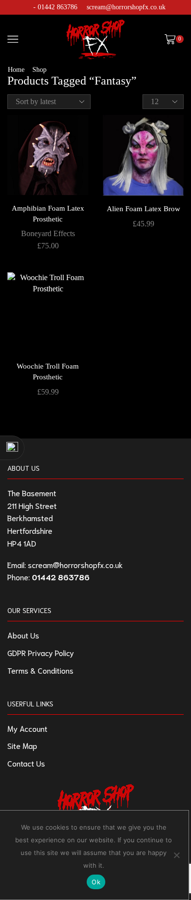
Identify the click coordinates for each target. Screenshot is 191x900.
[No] (176, 855)
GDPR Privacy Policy (40, 652)
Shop (39, 69)
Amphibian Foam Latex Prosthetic (48, 213)
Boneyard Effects (48, 233)
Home (16, 69)
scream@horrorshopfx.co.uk (126, 7)
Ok (96, 882)
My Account (27, 728)
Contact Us (26, 763)
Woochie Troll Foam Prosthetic (48, 371)
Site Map (22, 745)
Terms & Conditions (40, 670)
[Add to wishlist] (72, 135)
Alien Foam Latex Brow (143, 209)
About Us (23, 635)
